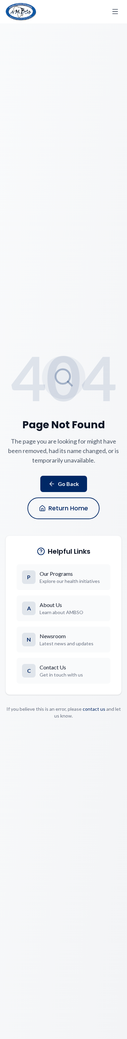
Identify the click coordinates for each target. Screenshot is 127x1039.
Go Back (68, 484)
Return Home (68, 508)
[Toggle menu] (115, 11)
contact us (94, 709)
